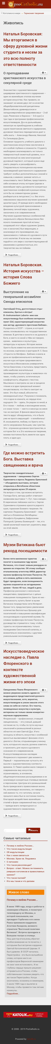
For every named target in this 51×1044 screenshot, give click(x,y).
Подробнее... (13, 255)
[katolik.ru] (25, 1015)
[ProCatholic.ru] (25, 4)
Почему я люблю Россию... (22, 899)
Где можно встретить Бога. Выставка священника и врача (24, 459)
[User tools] (44, 73)
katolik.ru (31, 1039)
